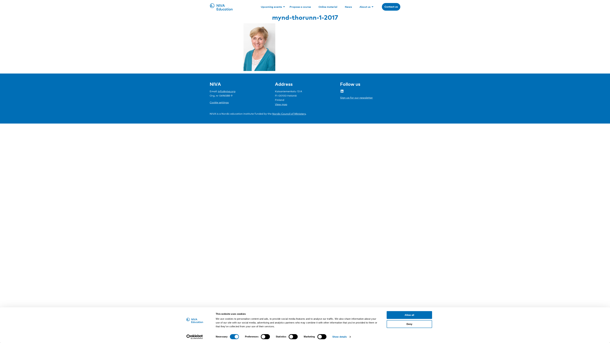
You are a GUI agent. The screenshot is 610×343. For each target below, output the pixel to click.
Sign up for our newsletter (356, 97)
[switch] (265, 336)
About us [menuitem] (364, 6)
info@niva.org (226, 91)
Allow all (409, 315)
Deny (409, 324)
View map (281, 104)
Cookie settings (219, 102)
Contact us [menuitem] (391, 6)
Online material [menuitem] (328, 6)
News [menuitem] (348, 6)
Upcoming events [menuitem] (271, 6)
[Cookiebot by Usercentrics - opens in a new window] (195, 336)
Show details (339, 336)
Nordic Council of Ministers (289, 113)
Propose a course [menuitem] (300, 6)
